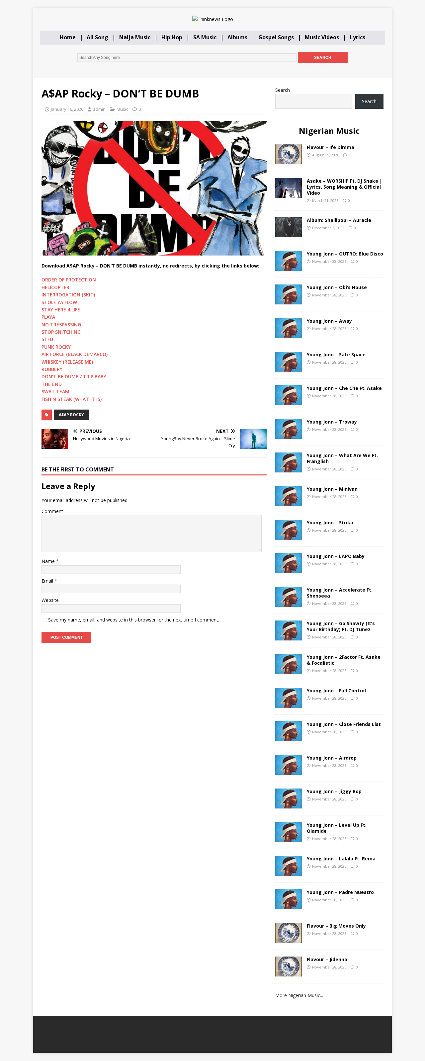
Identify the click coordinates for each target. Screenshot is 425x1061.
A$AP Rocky (71, 415)
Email (48, 581)
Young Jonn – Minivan (332, 489)
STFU (47, 339)
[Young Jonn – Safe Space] (288, 367)
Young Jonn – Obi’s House (337, 287)
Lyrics (357, 37)
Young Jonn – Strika (330, 522)
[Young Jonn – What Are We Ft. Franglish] (288, 468)
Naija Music (134, 37)
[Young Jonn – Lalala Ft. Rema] (288, 871)
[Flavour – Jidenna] (288, 972)
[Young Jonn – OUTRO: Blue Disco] (288, 267)
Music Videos (322, 37)
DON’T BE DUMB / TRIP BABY (74, 376)
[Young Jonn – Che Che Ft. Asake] (288, 401)
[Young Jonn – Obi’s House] (288, 300)
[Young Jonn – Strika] (288, 535)
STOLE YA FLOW (59, 302)
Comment (52, 511)
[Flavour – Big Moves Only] (288, 939)
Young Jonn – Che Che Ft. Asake (344, 388)
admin (99, 109)
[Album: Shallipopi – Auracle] (288, 233)
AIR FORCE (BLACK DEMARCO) (75, 354)
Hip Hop (171, 37)
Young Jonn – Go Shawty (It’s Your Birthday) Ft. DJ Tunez (341, 626)
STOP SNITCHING (61, 332)
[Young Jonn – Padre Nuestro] (288, 905)
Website (50, 600)
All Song (97, 37)
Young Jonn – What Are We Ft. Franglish (342, 458)
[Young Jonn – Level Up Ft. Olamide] (288, 838)
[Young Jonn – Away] (288, 334)
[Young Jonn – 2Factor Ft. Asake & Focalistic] (288, 670)
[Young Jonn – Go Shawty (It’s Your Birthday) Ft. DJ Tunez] (288, 636)
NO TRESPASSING (61, 324)
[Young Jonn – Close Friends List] (288, 737)
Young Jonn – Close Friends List (344, 724)
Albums (237, 37)
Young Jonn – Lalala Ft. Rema (341, 858)
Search (282, 90)
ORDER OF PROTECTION (69, 279)
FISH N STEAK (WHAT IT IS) (72, 399)
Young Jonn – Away (329, 321)
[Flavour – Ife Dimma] (288, 160)
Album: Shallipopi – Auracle (339, 220)
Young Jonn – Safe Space (336, 354)
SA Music (204, 37)
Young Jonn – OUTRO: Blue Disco (345, 254)
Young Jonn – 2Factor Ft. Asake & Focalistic (344, 660)
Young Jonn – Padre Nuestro (340, 892)
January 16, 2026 (67, 109)
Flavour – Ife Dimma (330, 147)
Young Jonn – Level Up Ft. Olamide (337, 828)
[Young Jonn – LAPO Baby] (288, 569)
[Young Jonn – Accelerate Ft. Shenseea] (288, 603)
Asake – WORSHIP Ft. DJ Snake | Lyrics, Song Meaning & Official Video (344, 187)
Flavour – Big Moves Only (336, 926)
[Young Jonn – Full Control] (288, 703)
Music (122, 109)
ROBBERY (52, 369)
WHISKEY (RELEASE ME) (67, 362)
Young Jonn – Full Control (336, 690)
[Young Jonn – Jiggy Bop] (288, 804)
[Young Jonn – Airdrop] (288, 771)
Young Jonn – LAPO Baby (336, 556)
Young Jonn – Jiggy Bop (334, 791)
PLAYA (48, 317)
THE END (52, 384)
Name (49, 561)
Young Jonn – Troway (332, 422)
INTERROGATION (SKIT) (68, 294)
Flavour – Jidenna (327, 959)
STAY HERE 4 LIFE (61, 309)
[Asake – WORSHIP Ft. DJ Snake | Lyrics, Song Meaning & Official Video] (288, 194)
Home (68, 37)
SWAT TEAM (55, 391)
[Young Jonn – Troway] (288, 435)
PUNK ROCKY (56, 347)
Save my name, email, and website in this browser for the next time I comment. (133, 620)
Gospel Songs (276, 37)
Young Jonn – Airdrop (332, 758)
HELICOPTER (55, 287)
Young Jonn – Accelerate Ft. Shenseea (340, 593)
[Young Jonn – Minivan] (288, 502)
